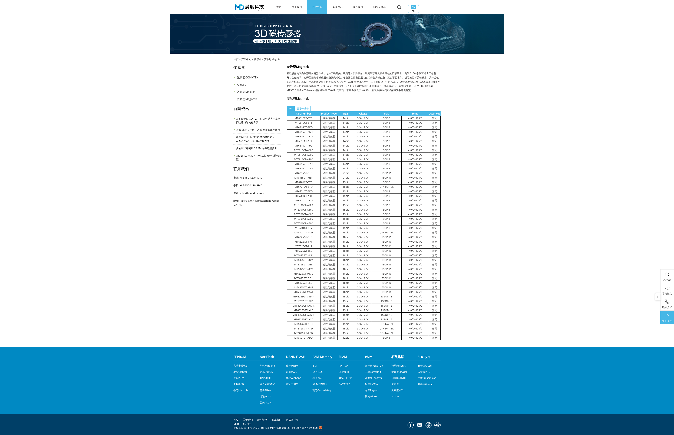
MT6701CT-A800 (303, 223)
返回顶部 (667, 321)
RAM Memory (322, 357)
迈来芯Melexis (246, 92)
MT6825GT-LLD (303, 250)
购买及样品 (379, 7)
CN (413, 7)
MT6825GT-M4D (303, 255)
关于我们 (297, 7)
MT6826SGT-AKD (303, 310)
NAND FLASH (295, 357)
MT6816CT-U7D (304, 164)
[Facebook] (411, 425)
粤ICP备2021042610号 (299, 428)
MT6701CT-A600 (303, 218)
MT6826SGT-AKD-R (303, 305)
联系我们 (358, 7)
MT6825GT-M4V (303, 260)
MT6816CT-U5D (304, 168)
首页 (235, 419)
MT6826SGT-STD (303, 301)
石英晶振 (397, 357)
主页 (236, 59)
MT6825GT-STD (303, 237)
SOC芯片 (424, 357)
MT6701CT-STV (303, 228)
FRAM (343, 357)
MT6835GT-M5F (303, 177)
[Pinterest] (428, 425)
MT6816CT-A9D (303, 145)
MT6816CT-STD (303, 118)
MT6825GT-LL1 (303, 246)
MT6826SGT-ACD (303, 319)
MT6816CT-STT (303, 122)
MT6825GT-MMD (303, 273)
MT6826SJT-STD (303, 324)
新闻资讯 (337, 7)
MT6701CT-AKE (303, 196)
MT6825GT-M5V (303, 269)
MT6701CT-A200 (303, 205)
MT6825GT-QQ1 (303, 278)
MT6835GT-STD (303, 173)
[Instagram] (437, 425)
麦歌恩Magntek (273, 59)
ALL (291, 108)
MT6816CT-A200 (303, 154)
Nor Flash (267, 357)
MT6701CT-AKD (304, 191)
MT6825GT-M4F (303, 287)
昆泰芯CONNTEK (247, 77)
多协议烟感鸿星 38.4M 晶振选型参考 (256, 148)
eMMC (369, 357)
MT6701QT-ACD (303, 232)
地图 (315, 428)
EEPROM (239, 357)
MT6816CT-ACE (303, 141)
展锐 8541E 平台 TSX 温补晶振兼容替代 (258, 129)
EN (413, 11)
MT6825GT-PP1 (303, 241)
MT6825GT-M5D (303, 264)
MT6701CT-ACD (304, 200)
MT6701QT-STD (304, 186)
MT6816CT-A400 (303, 150)
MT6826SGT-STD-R (303, 296)
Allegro (241, 85)
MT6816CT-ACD (304, 136)
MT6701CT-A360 (303, 209)
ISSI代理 (247, 423)
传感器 (257, 59)
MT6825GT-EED (303, 282)
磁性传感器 (302, 108)
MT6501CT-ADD (303, 337)
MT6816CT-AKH (304, 132)
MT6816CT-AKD (304, 127)
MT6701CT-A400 (303, 214)
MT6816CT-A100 (303, 159)
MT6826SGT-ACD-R (303, 314)
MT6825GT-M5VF (303, 292)
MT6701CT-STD (303, 182)
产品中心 (317, 7)
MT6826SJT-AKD (303, 328)
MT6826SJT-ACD (303, 333)
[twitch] (420, 425)
